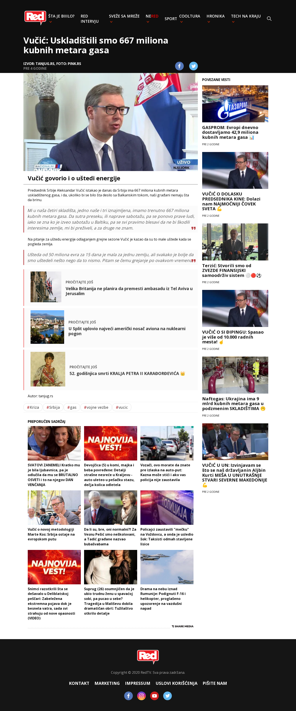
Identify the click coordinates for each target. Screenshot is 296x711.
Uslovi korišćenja (176, 683)
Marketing (107, 683)
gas (71, 407)
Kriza (33, 407)
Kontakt (79, 683)
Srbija (53, 407)
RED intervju (90, 18)
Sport (171, 18)
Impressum (137, 683)
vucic (122, 407)
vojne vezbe (96, 407)
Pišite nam (215, 683)
